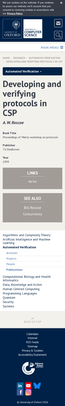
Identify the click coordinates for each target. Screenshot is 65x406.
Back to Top (32, 322)
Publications (14, 269)
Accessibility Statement (32, 354)
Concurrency (32, 214)
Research (19, 58)
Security (8, 302)
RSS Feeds (32, 342)
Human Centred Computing (21, 289)
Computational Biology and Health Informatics (27, 278)
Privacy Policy (15, 13)
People (10, 264)
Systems (8, 306)
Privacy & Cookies (32, 350)
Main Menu (50, 47)
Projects (11, 258)
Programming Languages (20, 293)
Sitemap (33, 346)
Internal (32, 338)
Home (6, 58)
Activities (12, 253)
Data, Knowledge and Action (22, 284)
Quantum (9, 297)
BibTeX (32, 181)
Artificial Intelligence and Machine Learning (26, 241)
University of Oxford (31, 402)
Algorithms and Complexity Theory (26, 235)
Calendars (32, 334)
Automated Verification (44, 58)
